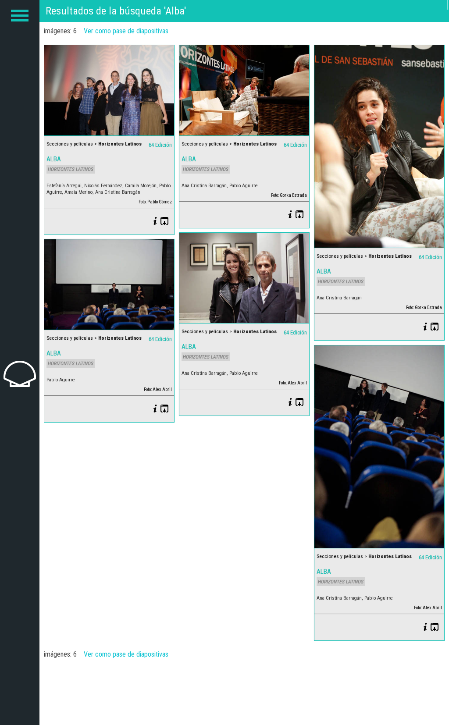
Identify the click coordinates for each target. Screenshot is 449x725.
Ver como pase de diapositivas (126, 31)
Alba (53, 159)
